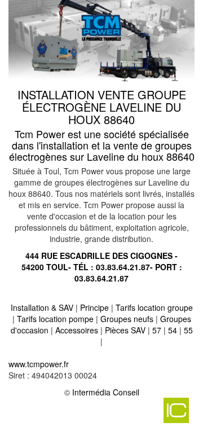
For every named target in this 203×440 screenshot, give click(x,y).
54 (172, 330)
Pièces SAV (125, 330)
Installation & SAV (42, 307)
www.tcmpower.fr (38, 363)
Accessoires (76, 330)
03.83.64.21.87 (123, 266)
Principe (94, 307)
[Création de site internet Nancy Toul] (98, 415)
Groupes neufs (126, 318)
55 (188, 330)
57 (156, 330)
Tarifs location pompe (55, 318)
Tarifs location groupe (154, 307)
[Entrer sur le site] (101, 41)
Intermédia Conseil (105, 392)
